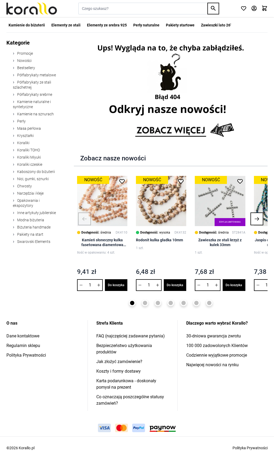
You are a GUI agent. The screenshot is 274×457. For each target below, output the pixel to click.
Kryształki (25, 135)
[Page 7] (209, 303)
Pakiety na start (29, 234)
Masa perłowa (28, 128)
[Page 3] (158, 303)
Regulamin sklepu (23, 345)
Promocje (24, 53)
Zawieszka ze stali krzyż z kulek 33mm (220, 242)
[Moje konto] (254, 8)
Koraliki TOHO (28, 150)
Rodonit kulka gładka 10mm (159, 240)
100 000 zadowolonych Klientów (217, 345)
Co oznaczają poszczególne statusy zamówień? (130, 400)
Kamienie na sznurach (35, 114)
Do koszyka (116, 285)
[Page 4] (171, 303)
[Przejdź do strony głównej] (31, 8)
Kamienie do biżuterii (27, 25)
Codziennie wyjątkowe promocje (216, 355)
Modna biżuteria (30, 220)
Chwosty (24, 186)
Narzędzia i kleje (30, 193)
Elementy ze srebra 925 (107, 25)
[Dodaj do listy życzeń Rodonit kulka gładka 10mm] (181, 181)
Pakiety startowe (180, 25)
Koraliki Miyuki (28, 157)
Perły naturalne (146, 25)
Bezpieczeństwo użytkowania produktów (124, 348)
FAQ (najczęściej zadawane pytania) (130, 335)
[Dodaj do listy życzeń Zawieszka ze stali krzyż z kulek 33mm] (240, 181)
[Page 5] (183, 303)
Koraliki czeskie (29, 164)
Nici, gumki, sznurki (32, 179)
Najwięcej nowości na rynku (212, 364)
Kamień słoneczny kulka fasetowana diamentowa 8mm (102, 242)
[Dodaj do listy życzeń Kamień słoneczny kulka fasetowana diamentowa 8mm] (122, 181)
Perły (21, 121)
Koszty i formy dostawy (118, 371)
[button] (84, 218)
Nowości (24, 60)
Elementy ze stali (66, 25)
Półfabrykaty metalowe (36, 75)
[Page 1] (132, 303)
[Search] (213, 8)
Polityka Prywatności (26, 355)
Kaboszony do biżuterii (35, 172)
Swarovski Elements (33, 241)
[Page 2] (145, 303)
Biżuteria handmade (33, 227)
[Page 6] (196, 303)
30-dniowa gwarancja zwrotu (213, 335)
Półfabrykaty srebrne (34, 94)
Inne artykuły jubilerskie (36, 213)
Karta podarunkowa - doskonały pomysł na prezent (126, 384)
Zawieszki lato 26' (216, 25)
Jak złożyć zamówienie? (119, 361)
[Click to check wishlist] (244, 8)
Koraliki (22, 143)
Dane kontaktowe (22, 335)
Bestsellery (25, 68)
